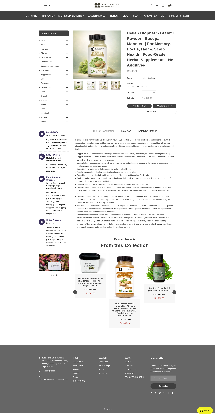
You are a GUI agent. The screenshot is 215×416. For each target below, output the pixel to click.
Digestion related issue (50, 66)
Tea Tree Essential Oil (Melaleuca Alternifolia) (159, 289)
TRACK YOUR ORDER (134, 377)
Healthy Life (46, 87)
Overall (44, 96)
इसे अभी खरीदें (151, 112)
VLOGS (76, 369)
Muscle (44, 117)
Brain (43, 109)
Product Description (103, 130)
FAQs (75, 377)
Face (43, 40)
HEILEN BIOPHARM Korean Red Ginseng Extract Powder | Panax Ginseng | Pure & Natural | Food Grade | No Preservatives (124, 310)
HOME (75, 358)
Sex (42, 79)
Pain (43, 92)
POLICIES (129, 366)
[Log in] (163, 5)
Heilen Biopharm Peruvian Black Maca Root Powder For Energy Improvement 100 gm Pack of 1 (90, 282)
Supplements (46, 75)
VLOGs (128, 362)
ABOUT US (129, 373)
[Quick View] (87, 255)
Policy (101, 369)
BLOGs (128, 358)
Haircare (44, 49)
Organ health (46, 57)
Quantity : (131, 92)
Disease (44, 53)
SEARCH (103, 358)
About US (103, 373)
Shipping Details (147, 130)
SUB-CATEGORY (80, 366)
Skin (43, 45)
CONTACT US (79, 381)
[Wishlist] (157, 5)
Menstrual (45, 113)
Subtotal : (131, 98)
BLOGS (76, 373)
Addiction (44, 122)
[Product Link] (93, 255)
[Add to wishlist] (98, 255)
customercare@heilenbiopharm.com (53, 379)
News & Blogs (104, 366)
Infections (45, 70)
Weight (44, 100)
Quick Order (103, 362)
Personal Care (47, 62)
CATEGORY (78, 362)
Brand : (130, 78)
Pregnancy (45, 83)
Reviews (126, 130)
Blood (43, 105)
